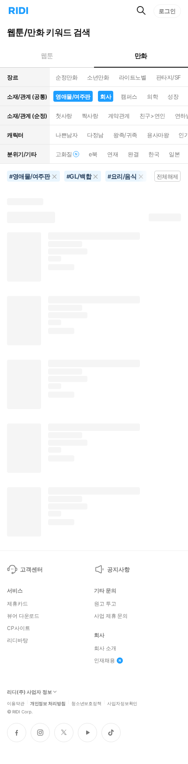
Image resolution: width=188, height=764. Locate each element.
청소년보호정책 (86, 703)
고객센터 (31, 569)
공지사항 (118, 569)
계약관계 (119, 115)
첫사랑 (64, 115)
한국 (153, 154)
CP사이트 (18, 628)
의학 (152, 96)
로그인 (167, 10)
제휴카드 (17, 604)
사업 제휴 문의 (111, 616)
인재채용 (104, 660)
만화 (141, 56)
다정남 (95, 134)
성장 (172, 96)
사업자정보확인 (122, 703)
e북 (93, 154)
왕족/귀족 (125, 134)
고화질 (64, 154)
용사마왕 (158, 134)
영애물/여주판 (73, 96)
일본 (174, 154)
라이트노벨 (132, 77)
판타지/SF (168, 77)
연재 (112, 154)
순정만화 (66, 77)
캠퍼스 (129, 96)
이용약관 (15, 703)
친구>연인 (152, 115)
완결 (133, 154)
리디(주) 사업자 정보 (29, 692)
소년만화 (98, 77)
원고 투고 (105, 604)
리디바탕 (17, 640)
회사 (105, 96)
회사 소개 (105, 648)
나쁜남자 (66, 134)
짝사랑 (90, 115)
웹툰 (47, 56)
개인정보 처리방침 (48, 703)
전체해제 (167, 176)
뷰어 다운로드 (23, 616)
